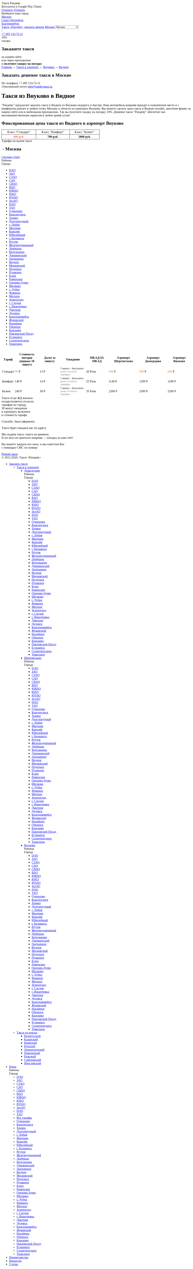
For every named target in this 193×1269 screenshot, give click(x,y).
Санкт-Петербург (13, 20)
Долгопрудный (18, 221)
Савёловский (32, 1059)
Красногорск (17, 214)
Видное (14, 262)
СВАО (13, 183)
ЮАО (12, 194)
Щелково (15, 286)
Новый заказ (10, 454)
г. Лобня (14, 224)
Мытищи (15, 228)
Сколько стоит (11, 157)
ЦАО (12, 170)
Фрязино (14, 292)
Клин (12, 275)
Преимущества (18, 1257)
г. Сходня (15, 303)
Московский (17, 265)
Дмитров (15, 309)
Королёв (14, 231)
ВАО (12, 187)
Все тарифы (24, 1117)
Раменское (15, 279)
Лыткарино (16, 258)
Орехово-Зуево (18, 282)
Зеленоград (16, 299)
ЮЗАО (13, 197)
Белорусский (32, 1036)
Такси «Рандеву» (12, 27)
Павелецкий (32, 1053)
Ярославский (32, 1063)
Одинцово (15, 211)
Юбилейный (17, 235)
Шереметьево (32, 658)
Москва (6, 16)
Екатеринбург (10, 23)
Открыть (7, 10)
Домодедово (32, 470)
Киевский (30, 1042)
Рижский (30, 1056)
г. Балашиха (16, 238)
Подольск (15, 269)
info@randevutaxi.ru (40, 86)
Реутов (13, 241)
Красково (15, 330)
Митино (14, 296)
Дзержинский (18, 255)
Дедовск (14, 313)
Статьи (13, 1264)
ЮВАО (13, 190)
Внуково (29, 845)
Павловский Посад (21, 333)
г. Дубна (14, 289)
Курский (29, 1046)
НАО (12, 204)
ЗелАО (13, 200)
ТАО (12, 207)
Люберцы (15, 248)
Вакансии (15, 1260)
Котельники (17, 252)
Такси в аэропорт (28, 467)
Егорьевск (15, 337)
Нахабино (15, 323)
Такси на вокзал (27, 1032)
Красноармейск (19, 316)
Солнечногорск (19, 340)
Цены (12, 1066)
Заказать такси (18, 463)
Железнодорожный (21, 245)
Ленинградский (34, 1049)
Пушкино (15, 272)
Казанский (31, 1039)
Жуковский (16, 320)
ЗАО (12, 173)
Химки (13, 217)
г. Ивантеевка (18, 306)
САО (12, 180)
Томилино (15, 343)
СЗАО (13, 177)
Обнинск (15, 326)
